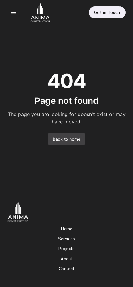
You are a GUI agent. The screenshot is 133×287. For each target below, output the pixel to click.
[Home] (37, 12)
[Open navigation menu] (13, 12)
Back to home (66, 139)
